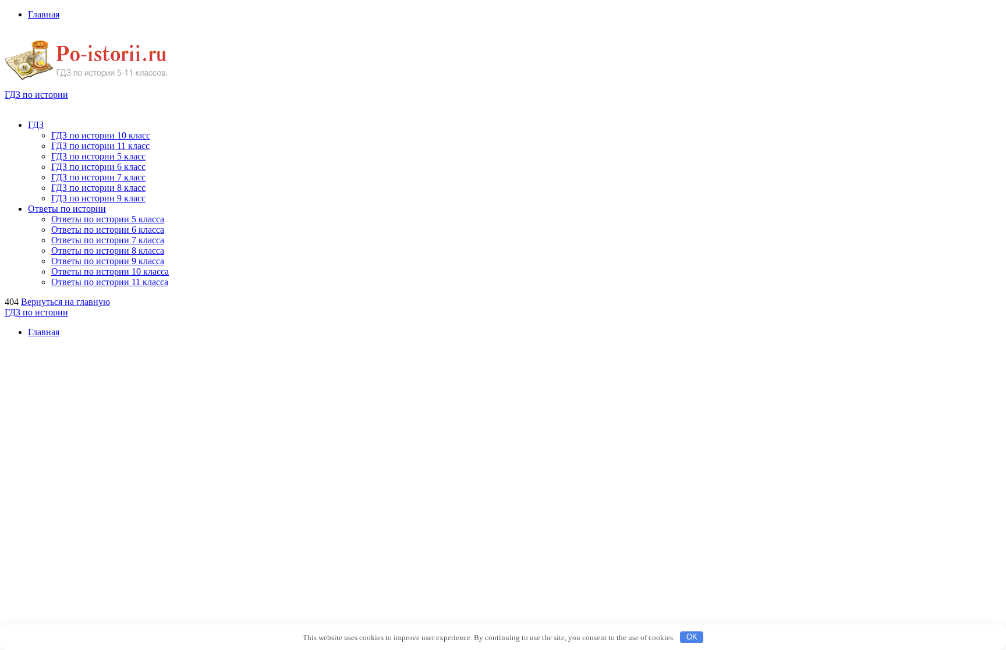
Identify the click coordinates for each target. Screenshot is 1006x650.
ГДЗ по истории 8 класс (98, 188)
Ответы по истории (67, 209)
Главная (43, 14)
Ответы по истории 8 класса (107, 250)
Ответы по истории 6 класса (107, 230)
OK (691, 637)
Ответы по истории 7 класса (107, 240)
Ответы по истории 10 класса (110, 271)
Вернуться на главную (65, 302)
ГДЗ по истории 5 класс (98, 156)
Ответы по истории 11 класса (109, 282)
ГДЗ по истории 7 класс (98, 177)
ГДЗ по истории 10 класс (100, 135)
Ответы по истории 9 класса (107, 261)
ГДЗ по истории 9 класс (98, 198)
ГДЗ (36, 125)
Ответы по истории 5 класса (107, 219)
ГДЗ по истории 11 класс (100, 146)
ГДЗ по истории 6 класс (98, 167)
